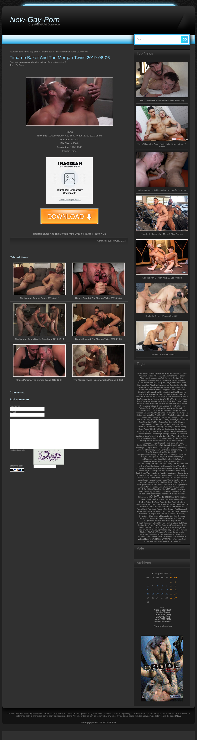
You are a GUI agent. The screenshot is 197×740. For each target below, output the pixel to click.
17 (148, 594)
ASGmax (164, 380)
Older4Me (142, 497)
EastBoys (140, 436)
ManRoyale (179, 482)
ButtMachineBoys (167, 408)
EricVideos (173, 436)
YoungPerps (163, 541)
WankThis (171, 537)
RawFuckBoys (155, 507)
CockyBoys (173, 415)
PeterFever (168, 500)
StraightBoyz (175, 520)
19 (157, 594)
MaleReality (168, 482)
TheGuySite (143, 530)
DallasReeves (144, 427)
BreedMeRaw (181, 403)
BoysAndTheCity (167, 399)
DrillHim (173, 434)
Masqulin (179, 484)
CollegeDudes (177, 417)
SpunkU (159, 518)
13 (162, 589)
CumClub (143, 422)
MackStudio (157, 482)
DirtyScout (149, 431)
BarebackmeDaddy (178, 385)
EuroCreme (183, 436)
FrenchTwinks (158, 443)
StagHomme (149, 520)
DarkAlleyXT (169, 427)
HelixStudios (178, 459)
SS (183, 518)
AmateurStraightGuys (174, 378)
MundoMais (144, 491)
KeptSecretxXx (160, 475)
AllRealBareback (161, 376)
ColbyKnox (183, 415)
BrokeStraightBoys (147, 406)
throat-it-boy (165, 530)
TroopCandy (144, 534)
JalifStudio (183, 468)
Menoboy (154, 487)
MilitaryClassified (154, 489)
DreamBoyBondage (160, 434)
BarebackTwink (163, 387)
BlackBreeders (179, 392)
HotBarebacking (143, 464)
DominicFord (182, 431)
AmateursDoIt (158, 378)
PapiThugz (146, 500)
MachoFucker (146, 482)
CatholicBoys (143, 410)
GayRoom (182, 450)
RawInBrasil (142, 509)
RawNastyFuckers (156, 509)
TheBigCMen (163, 527)
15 (171, 589)
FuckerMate (142, 445)
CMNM (151, 415)
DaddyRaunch (177, 424)
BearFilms (143, 390)
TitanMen (160, 532)
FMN (155, 440)
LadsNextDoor (143, 477)
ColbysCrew (146, 417)
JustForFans (147, 475)
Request (184, 511)
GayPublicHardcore (169, 450)
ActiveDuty (179, 373)
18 (153, 594)
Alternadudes (146, 378)
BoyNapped (142, 399)
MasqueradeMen (166, 484)
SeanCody (144, 516)
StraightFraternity (144, 523)
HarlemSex (167, 459)
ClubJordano (142, 415)
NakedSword (144, 494)
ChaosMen (182, 410)
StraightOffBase (180, 523)
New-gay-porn (88, 722)
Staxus (158, 520)
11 (153, 589)
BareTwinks (175, 387)
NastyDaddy (155, 494)
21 (166, 594)
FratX (169, 440)
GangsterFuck (151, 447)
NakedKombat (167, 491)
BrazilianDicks (143, 403)
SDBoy (182, 514)
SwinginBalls (180, 525)
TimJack (183, 530)
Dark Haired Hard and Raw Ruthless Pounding (162, 100)
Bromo (159, 406)
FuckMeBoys (153, 445)
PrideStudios (165, 502)
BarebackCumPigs (145, 385)
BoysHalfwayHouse (154, 401)
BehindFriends (155, 390)
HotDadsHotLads (180, 464)
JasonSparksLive (157, 471)
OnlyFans (157, 496)
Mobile (112, 722)
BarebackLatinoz (161, 385)
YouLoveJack (180, 539)
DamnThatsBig (156, 427)
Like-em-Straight (180, 477)
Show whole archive (163, 626)
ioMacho (149, 468)
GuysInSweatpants (149, 457)
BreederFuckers (157, 403)
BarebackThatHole (147, 387)
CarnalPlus (180, 408)
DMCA (177, 716)
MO (172, 489)
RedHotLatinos (154, 511)
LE (171, 477)
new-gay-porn (25, 62)
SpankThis (143, 518)
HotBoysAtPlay (165, 464)
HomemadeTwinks (173, 461)
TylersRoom (169, 534)
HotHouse (154, 466)
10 (148, 589)
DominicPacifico (144, 434)
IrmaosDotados (160, 468)
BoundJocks (154, 397)
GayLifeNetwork (144, 450)
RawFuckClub (168, 507)
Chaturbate (141, 413)
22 (171, 594)
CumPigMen (152, 422)
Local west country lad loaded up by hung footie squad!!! (162, 190)
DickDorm (140, 431)
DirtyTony (158, 431)
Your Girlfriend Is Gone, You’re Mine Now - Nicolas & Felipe (162, 145)
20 (162, 594)
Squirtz (179, 518)
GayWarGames (152, 452)
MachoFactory (180, 480)
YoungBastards (150, 541)
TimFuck (20, 65)
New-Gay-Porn (35, 19)
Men (185, 484)
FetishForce (181, 438)
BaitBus (152, 383)
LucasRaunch (156, 480)
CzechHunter (164, 424)
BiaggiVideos (168, 390)
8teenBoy (169, 373)
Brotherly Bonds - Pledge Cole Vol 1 (162, 316)
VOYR (164, 537)
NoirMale (182, 494)
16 (175, 589)
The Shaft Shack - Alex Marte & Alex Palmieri (162, 234)
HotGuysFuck (144, 466)
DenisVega (169, 429)
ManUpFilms (142, 484)
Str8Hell (165, 520)
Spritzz (152, 518)
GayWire (164, 452)
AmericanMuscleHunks (149, 380)
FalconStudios (159, 438)
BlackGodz (144, 394)
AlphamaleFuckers (177, 376)
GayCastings (163, 447)
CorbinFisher (157, 420)
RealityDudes (142, 511)
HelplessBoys (149, 461)
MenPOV (142, 489)
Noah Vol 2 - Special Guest (161, 354)
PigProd (155, 502)
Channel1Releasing (168, 410)
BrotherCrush (169, 406)
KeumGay (172, 475)
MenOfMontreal (165, 487)
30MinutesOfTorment (146, 373)
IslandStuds (172, 468)
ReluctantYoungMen (171, 511)
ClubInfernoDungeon (178, 413)
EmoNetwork (150, 436)
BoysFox (141, 401)
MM (163, 489)
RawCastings (182, 504)
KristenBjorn (182, 475)
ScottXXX (173, 514)
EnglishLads (162, 436)
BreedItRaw (169, 403)
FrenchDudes (178, 440)
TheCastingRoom (177, 527)
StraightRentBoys (145, 525)
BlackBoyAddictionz (164, 392)
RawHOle (179, 507)
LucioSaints (168, 480)
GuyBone (182, 454)
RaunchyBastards (154, 504)
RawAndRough (169, 504)
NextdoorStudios (169, 494)
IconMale (140, 468)
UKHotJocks (180, 534)
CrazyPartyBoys (171, 420)
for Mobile (161, 440)
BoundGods (179, 394)
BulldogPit (143, 408)
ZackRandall (174, 541)
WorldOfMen (157, 539)
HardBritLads (146, 459)
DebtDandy (159, 429)
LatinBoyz (154, 477)
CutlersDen (164, 422)
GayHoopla (183, 447)
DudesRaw (182, 434)
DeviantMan (180, 429)
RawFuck (144, 507)
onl (148, 497)
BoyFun (184, 397)
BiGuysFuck (179, 390)
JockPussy (180, 471)
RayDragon (169, 509)
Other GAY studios (178, 497)
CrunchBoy (183, 420)
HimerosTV (160, 461)
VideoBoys (156, 537)
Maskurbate (153, 484)
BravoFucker (181, 401)
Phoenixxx (178, 500)
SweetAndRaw (168, 525)
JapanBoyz (144, 471)
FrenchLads (146, 443)
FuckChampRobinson (173, 443)
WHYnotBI (181, 537)
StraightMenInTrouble (162, 523)
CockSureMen (161, 415)
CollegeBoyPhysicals (161, 417)
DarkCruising (180, 427)
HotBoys (154, 464)
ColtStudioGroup (143, 420)
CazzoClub (154, 410)
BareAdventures (179, 383)
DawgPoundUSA (146, 429)
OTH (166, 497)
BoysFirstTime (181, 399)
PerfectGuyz (157, 500)
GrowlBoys (172, 454)
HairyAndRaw (165, 457)
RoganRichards (157, 514)
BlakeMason (168, 394)
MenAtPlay (144, 487)
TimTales (152, 532)
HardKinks (157, 459)
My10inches (155, 491)
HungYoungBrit (179, 466)
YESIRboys (168, 539)
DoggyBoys (171, 431)
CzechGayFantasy (177, 422)
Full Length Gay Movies (171, 445)
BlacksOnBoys (155, 394)
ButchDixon (154, 408)
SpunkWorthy (169, 518)
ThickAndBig (154, 530)
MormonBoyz (180, 489)
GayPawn (155, 450)
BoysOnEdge (169, 401)
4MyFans (160, 373)
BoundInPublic (142, 397)
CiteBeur (151, 413)
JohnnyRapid (159, 473)
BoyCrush (165, 397)
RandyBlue (141, 504)
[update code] (48, 464)
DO (164, 431)
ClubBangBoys (162, 413)
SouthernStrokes (177, 516)
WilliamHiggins (144, 539)
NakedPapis (179, 491)
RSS (167, 514)
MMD (168, 489)
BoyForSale (175, 397)
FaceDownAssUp (145, 438)
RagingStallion (178, 502)
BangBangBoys (164, 383)
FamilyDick (171, 438)
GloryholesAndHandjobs (148, 454)
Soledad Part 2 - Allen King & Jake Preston (162, 278)
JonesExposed (172, 473)
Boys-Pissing (153, 399)
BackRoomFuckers (176, 380)
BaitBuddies (143, 383)
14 (166, 589)
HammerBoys (177, 457)
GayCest (174, 447)
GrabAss (163, 454)
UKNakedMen (144, 537)
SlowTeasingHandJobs (159, 516)
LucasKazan (143, 480)
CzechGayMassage (149, 424)
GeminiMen (173, 452)
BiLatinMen (143, 392)
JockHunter (170, 471)
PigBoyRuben (145, 502)
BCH (183, 387)
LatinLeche (164, 477)
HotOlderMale (166, 466)
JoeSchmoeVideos (144, 473)
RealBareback (181, 509)
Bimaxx (151, 392)
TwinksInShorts (156, 534)
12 (157, 589)
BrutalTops (180, 406)
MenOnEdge (178, 487)
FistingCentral (146, 440)
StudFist (157, 525)
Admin (43, 62)
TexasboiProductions (148, 527)
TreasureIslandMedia (174, 532)
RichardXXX (144, 514)
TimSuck (144, 532)
